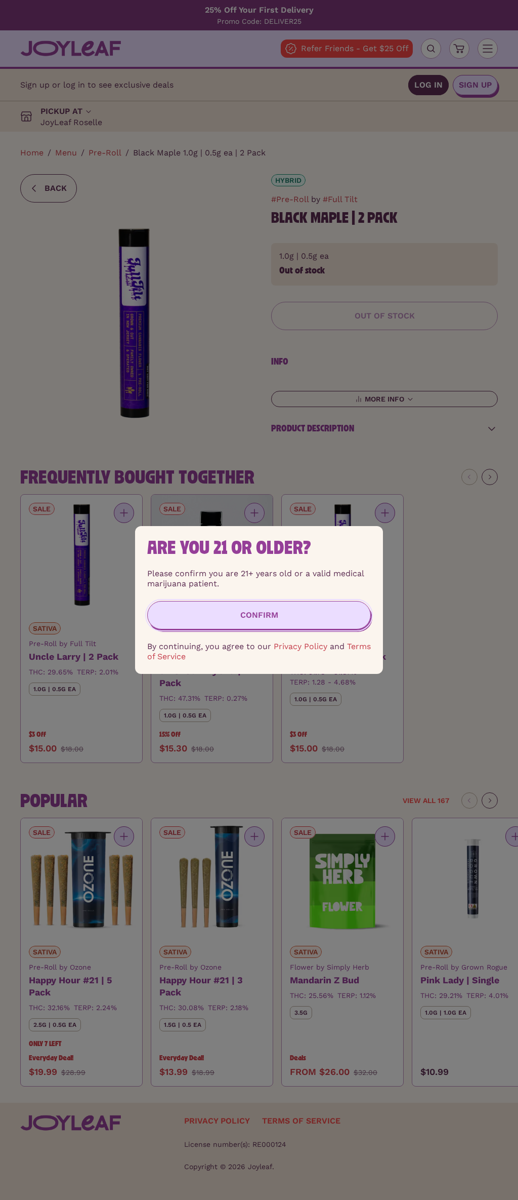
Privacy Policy (300, 646)
